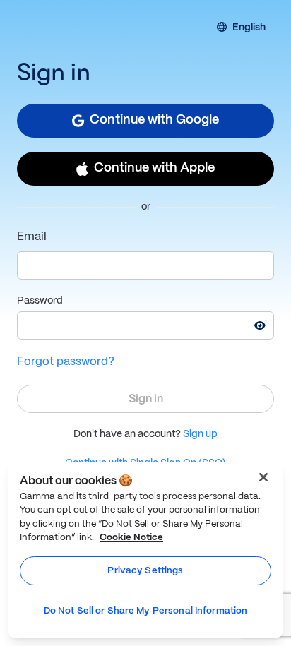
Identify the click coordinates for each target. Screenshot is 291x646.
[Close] (263, 477)
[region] (145, 550)
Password (40, 301)
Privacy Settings (145, 570)
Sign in (146, 399)
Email (32, 237)
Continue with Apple (154, 168)
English (249, 28)
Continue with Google (154, 120)
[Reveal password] (260, 325)
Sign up (200, 434)
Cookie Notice (131, 537)
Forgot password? (65, 362)
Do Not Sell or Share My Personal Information (146, 611)
